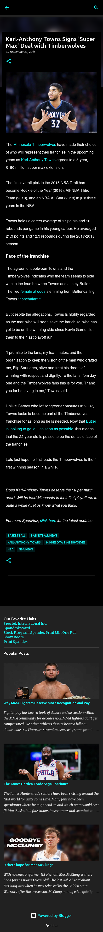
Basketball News (44, 535)
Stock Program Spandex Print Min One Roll (40, 632)
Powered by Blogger (54, 915)
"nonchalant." (29, 299)
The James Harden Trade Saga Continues (36, 784)
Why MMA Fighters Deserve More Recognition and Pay (47, 703)
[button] (8, 61)
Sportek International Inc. (25, 623)
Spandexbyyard (17, 628)
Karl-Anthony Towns (38, 159)
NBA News (26, 549)
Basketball (16, 535)
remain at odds (33, 291)
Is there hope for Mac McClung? (28, 865)
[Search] (96, 7)
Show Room (14, 637)
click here (48, 520)
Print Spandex (16, 641)
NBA (10, 549)
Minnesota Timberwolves (34, 144)
